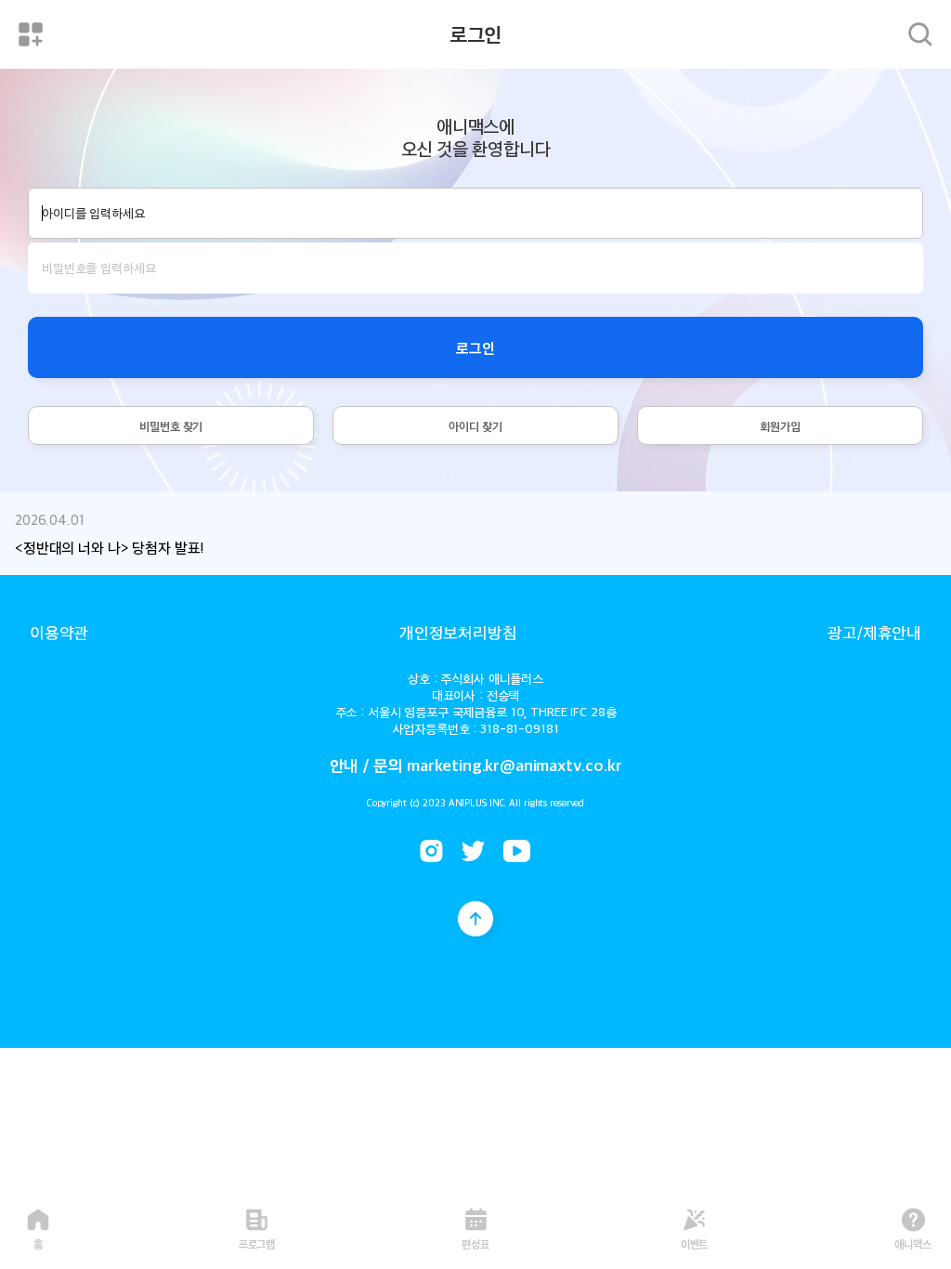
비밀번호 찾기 (170, 426)
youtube (516, 851)
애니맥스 (912, 1242)
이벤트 (695, 1242)
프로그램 (257, 1242)
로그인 (475, 347)
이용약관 (59, 631)
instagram (431, 851)
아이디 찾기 (475, 426)
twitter (473, 851)
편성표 (475, 1242)
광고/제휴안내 (874, 631)
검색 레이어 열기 (920, 34)
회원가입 (780, 426)
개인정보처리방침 (458, 631)
